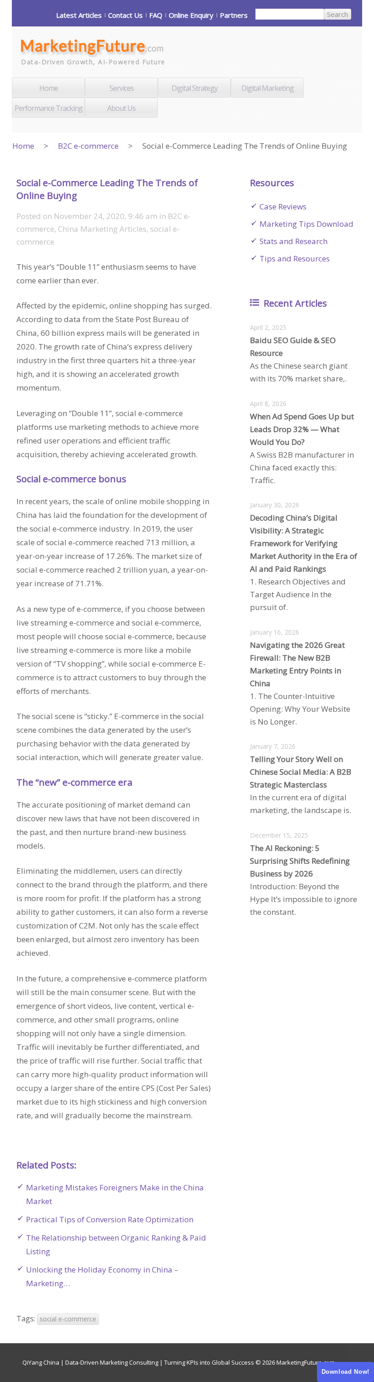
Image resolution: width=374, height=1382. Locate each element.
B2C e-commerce (88, 146)
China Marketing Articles (102, 229)
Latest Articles (79, 15)
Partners (234, 15)
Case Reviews (283, 206)
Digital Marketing (267, 88)
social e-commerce (68, 1318)
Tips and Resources (295, 258)
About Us (121, 108)
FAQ (155, 15)
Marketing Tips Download (306, 224)
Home (48, 88)
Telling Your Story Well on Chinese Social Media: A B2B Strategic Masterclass (300, 772)
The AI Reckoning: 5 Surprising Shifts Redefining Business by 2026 (300, 861)
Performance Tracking (49, 108)
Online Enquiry (191, 15)
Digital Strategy (194, 88)
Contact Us (125, 15)
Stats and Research (293, 241)
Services (121, 88)
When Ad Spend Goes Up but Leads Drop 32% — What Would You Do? (302, 429)
